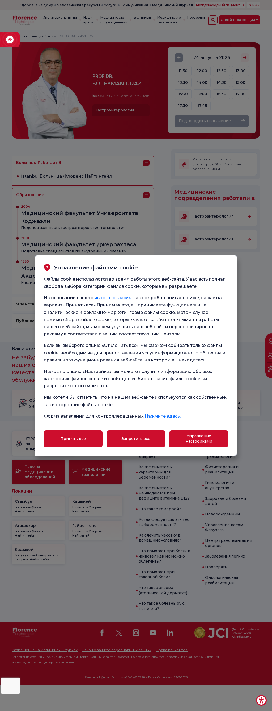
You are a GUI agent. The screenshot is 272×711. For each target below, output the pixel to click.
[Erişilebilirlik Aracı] (261, 700)
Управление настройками (199, 439)
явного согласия (113, 297)
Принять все (73, 438)
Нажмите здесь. (163, 416)
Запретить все (136, 438)
